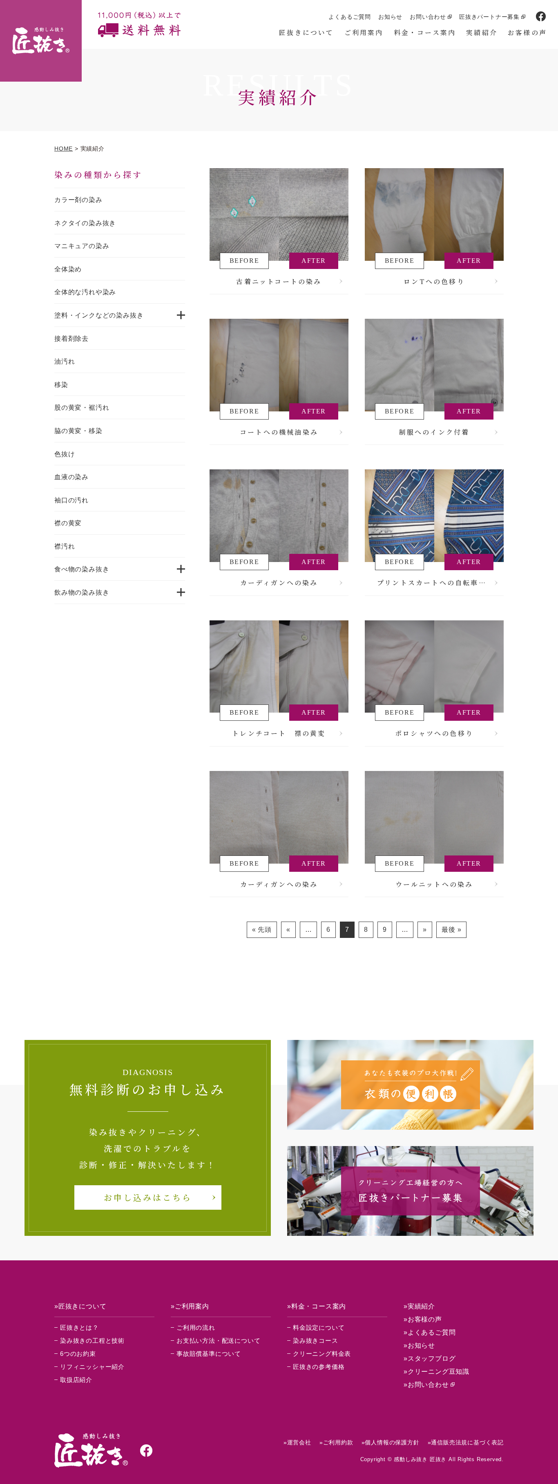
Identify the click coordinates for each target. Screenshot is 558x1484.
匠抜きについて (306, 32)
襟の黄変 (68, 523)
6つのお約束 (78, 1353)
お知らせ (390, 16)
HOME (63, 148)
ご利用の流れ (195, 1327)
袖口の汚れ (71, 500)
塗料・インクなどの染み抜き (98, 315)
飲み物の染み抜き (81, 592)
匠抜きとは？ (79, 1327)
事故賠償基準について (208, 1353)
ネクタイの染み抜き (85, 223)
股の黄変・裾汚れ (81, 407)
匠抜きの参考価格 (318, 1366)
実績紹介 (482, 32)
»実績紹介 (419, 1306)
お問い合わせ (428, 16)
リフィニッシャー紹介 (92, 1366)
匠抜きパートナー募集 (489, 16)
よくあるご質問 (349, 16)
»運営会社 (297, 1442)
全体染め (68, 269)
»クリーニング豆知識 (436, 1371)
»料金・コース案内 (316, 1306)
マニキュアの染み (81, 245)
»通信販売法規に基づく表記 (466, 1442)
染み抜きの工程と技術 (92, 1340)
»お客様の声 (423, 1319)
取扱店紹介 (76, 1379)
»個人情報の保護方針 (391, 1442)
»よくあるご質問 (429, 1332)
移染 (61, 384)
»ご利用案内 (190, 1306)
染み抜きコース (315, 1340)
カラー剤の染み (78, 199)
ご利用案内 (364, 32)
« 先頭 (262, 929)
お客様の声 (527, 32)
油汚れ (64, 361)
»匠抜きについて (80, 1306)
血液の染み (71, 476)
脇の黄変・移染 (78, 430)
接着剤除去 (71, 338)
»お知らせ (419, 1345)
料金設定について (318, 1327)
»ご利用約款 (336, 1442)
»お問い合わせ (426, 1384)
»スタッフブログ (429, 1358)
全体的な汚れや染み (85, 292)
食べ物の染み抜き (81, 569)
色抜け (64, 454)
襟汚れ (64, 546)
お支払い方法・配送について (218, 1340)
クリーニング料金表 (322, 1353)
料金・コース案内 (425, 32)
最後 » (451, 929)
